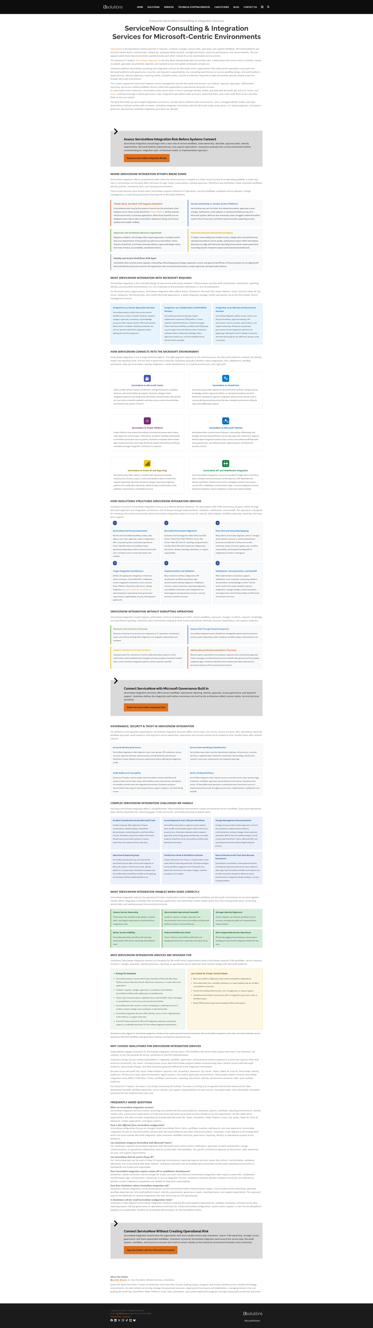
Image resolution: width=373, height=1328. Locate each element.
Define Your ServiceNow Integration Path (146, 707)
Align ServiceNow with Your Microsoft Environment (151, 1250)
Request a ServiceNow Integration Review (147, 158)
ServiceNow (116, 48)
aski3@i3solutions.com (124, 1313)
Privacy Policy (115, 1316)
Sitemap (126, 1316)
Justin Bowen (120, 1280)
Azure (113, 94)
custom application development (138, 589)
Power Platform (157, 212)
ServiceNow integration (147, 60)
